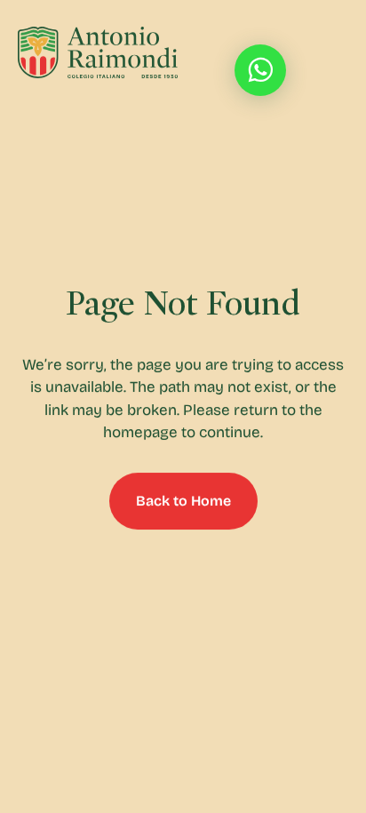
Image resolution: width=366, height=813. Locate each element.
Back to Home (183, 500)
